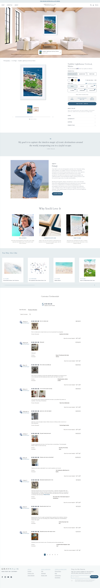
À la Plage (14, 60)
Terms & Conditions (61, 569)
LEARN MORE (57, 193)
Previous (12, 117)
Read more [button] (47, 494)
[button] (91, 5)
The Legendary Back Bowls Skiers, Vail (37, 280)
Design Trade (44, 575)
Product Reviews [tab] (32, 309)
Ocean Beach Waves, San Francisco (11, 280)
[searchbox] (24, 314)
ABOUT (16, 5)
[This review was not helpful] (79, 338)
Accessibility (57, 577)
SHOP (3, 5)
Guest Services (45, 569)
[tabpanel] (50, 439)
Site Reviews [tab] (22, 309)
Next (53, 117)
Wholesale (43, 573)
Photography (7, 60)
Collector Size (31, 573)
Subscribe (94, 576)
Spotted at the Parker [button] (64, 334)
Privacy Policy (58, 571)
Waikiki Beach (58, 280)
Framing (29, 571)
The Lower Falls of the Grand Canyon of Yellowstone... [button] (61, 497)
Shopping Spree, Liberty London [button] (63, 380)
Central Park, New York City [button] (63, 522)
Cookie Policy (58, 575)
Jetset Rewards (31, 575)
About (29, 569)
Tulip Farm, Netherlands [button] (64, 402)
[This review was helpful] (76, 338)
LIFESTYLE (9, 5)
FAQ (42, 571)
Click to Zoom (33, 119)
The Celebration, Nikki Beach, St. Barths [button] (62, 471)
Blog (56, 573)
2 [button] (47, 554)
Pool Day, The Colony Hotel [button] (63, 448)
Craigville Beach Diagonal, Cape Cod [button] (63, 545)
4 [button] (52, 554)
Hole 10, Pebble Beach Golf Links (87, 280)
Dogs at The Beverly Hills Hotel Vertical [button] (62, 356)
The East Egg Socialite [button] (64, 425)
